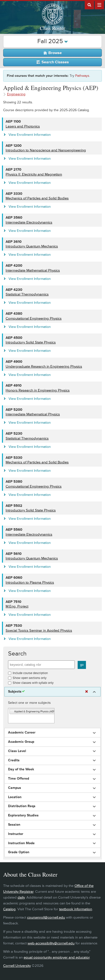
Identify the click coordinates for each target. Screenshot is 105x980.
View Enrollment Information (30, 135)
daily (21, 897)
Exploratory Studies (23, 815)
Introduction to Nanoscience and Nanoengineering (46, 150)
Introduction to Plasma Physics (30, 582)
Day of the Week (21, 769)
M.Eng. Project (17, 606)
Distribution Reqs (21, 806)
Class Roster (52, 28)
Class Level (17, 751)
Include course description (30, 673)
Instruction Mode (21, 843)
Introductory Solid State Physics (31, 342)
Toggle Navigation (99, 4)
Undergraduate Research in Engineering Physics (44, 366)
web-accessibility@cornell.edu (51, 943)
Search (17, 653)
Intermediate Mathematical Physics (33, 270)
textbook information (75, 909)
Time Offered (18, 779)
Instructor (15, 834)
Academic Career (21, 733)
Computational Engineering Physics (34, 318)
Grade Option (18, 852)
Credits (14, 760)
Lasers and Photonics (23, 126)
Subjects (14, 692)
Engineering (16, 94)
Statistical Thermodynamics (27, 294)
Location (14, 797)
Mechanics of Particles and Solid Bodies (37, 198)
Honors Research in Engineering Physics (38, 390)
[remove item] (11, 711)
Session (14, 825)
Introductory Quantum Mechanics (32, 246)
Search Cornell (89, 4)
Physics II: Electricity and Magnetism (34, 174)
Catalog (9, 909)
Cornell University (17, 965)
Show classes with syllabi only (33, 683)
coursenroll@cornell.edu (46, 917)
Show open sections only (29, 678)
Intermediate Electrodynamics (29, 222)
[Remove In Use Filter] (86, 691)
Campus (14, 788)
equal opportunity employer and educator (57, 957)
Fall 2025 (50, 41)
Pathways (82, 76)
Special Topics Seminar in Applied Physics (39, 630)
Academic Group (21, 742)
